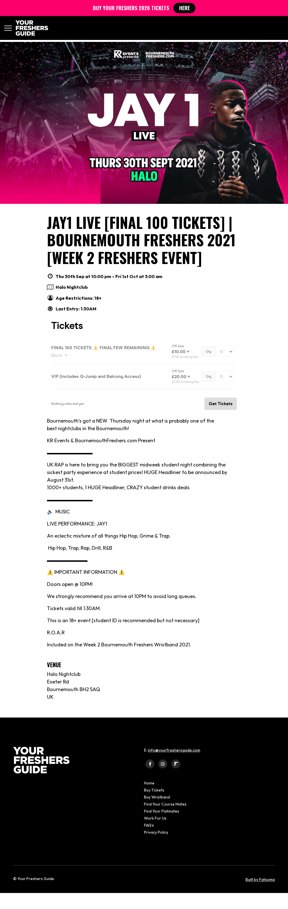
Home (149, 783)
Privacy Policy (156, 832)
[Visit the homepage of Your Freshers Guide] (30, 28)
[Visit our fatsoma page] (176, 764)
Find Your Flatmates (161, 811)
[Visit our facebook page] (150, 764)
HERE (184, 8)
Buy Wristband (157, 797)
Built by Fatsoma (260, 879)
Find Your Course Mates (165, 804)
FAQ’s (149, 825)
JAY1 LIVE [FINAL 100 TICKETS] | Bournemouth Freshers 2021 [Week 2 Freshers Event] (141, 239)
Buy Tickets (154, 790)
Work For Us (155, 818)
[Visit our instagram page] (163, 764)
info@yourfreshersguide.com (174, 750)
